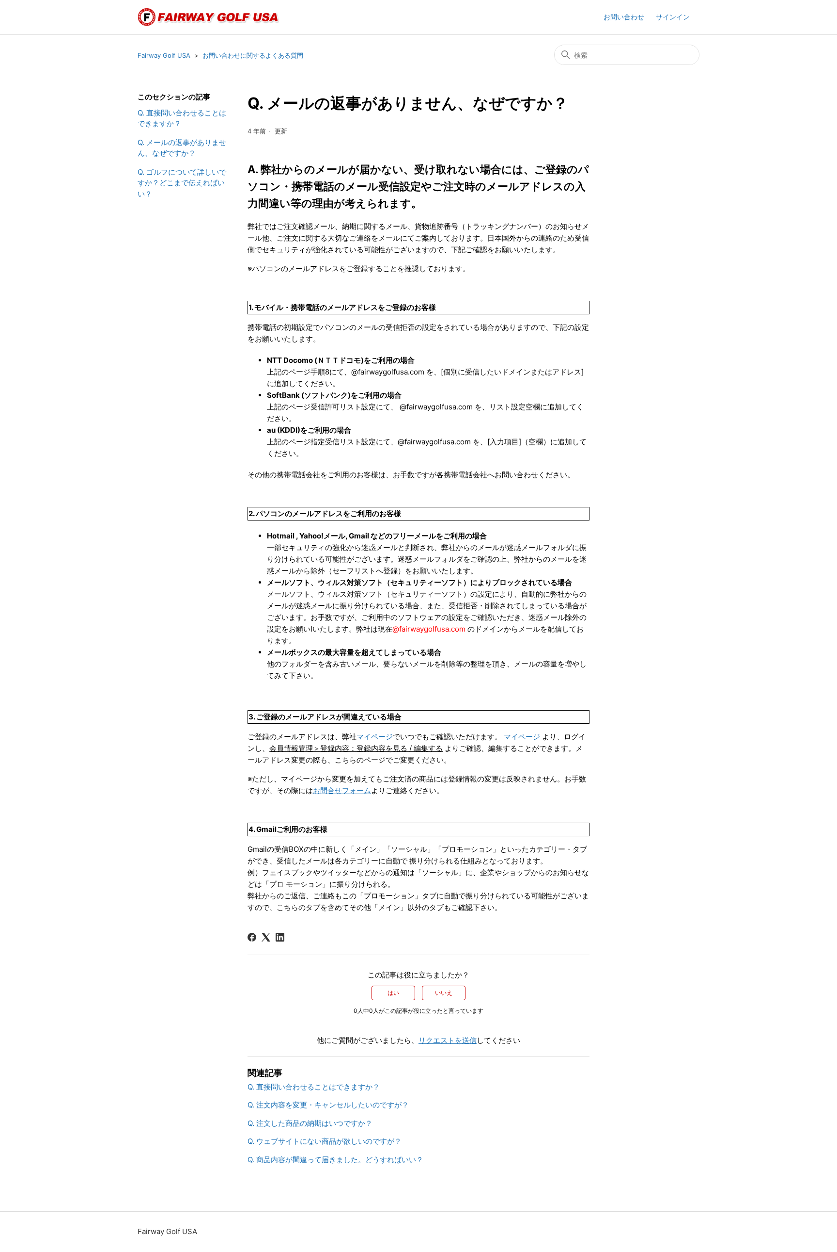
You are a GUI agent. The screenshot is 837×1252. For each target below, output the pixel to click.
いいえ (443, 992)
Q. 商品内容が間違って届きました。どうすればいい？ (335, 1159)
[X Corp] (266, 937)
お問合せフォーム (342, 790)
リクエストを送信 (447, 1040)
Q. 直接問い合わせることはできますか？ (182, 118)
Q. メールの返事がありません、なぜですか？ (182, 148)
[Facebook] (252, 937)
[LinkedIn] (280, 937)
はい (393, 992)
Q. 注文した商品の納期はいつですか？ (310, 1123)
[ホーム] (209, 17)
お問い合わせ (624, 17)
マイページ (374, 736)
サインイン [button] (673, 17)
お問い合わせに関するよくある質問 (252, 55)
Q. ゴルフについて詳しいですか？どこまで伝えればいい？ (182, 182)
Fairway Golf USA (164, 55)
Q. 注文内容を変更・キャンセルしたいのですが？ (328, 1104)
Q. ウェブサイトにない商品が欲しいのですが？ (325, 1141)
